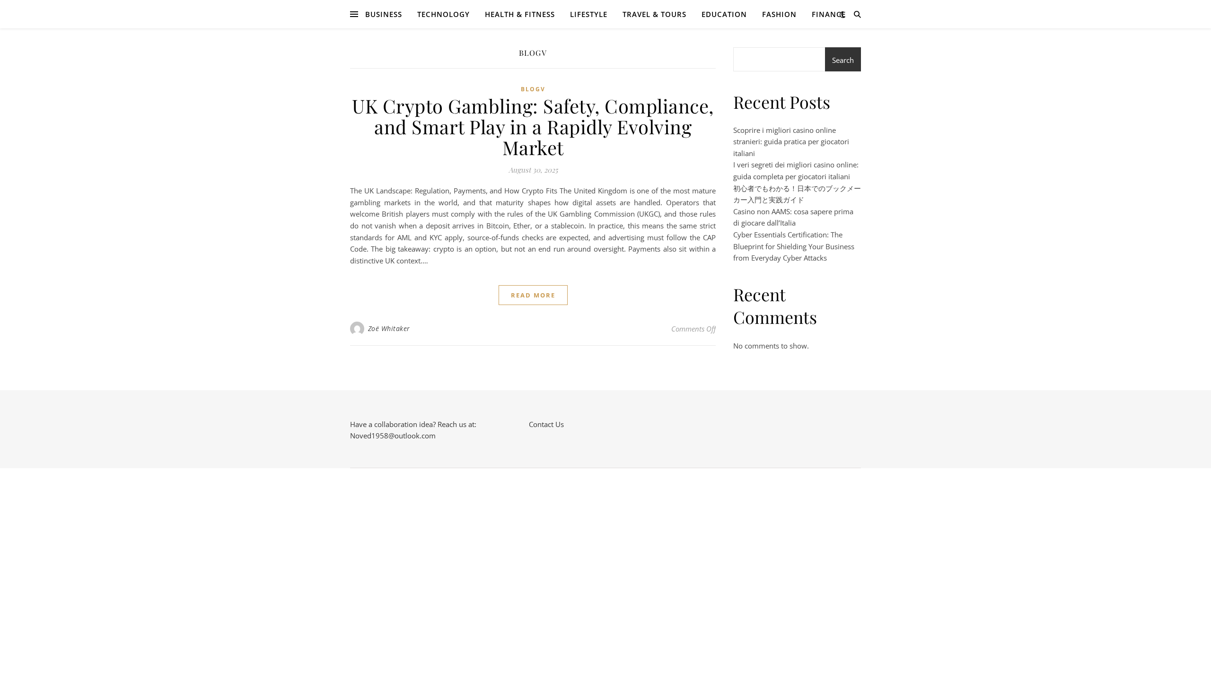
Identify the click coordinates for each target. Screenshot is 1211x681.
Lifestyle (588, 14)
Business (383, 14)
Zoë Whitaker (389, 328)
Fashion (779, 14)
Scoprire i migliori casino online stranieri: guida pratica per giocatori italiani (791, 141)
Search (843, 60)
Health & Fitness (520, 14)
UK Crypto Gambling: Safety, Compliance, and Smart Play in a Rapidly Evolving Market (533, 126)
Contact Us (546, 424)
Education (724, 14)
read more (533, 295)
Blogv (533, 89)
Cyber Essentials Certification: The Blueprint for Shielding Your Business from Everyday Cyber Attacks (793, 246)
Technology (443, 14)
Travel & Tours (654, 14)
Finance (829, 14)
